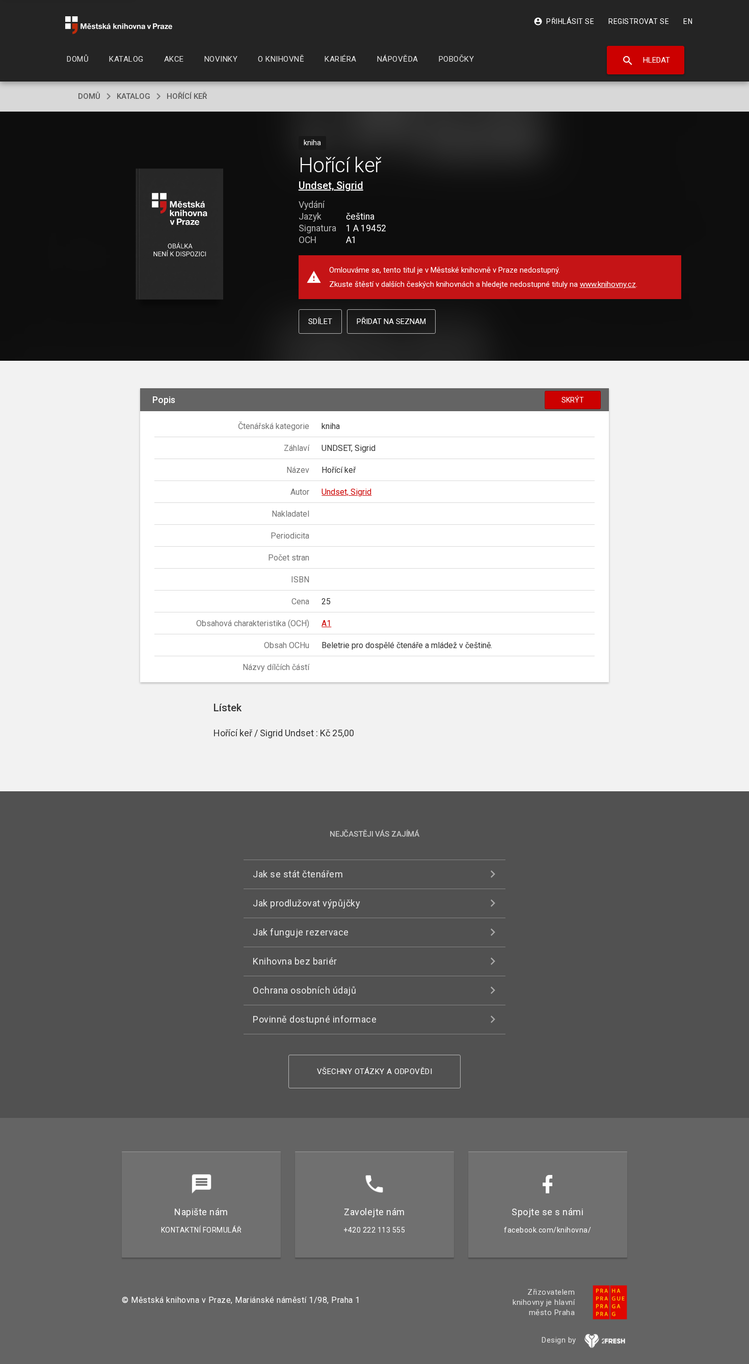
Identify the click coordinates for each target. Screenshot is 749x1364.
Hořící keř (187, 96)
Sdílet (320, 321)
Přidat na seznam (391, 321)
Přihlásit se (563, 21)
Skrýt (572, 400)
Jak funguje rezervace (301, 932)
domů (89, 96)
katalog (133, 96)
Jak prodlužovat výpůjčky (306, 903)
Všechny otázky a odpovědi (375, 1071)
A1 (326, 623)
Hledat (646, 61)
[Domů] (119, 25)
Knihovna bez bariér (295, 961)
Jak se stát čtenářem (298, 874)
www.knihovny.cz (608, 284)
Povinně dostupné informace (315, 1019)
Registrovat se (638, 21)
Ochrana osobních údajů (304, 990)
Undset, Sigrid (331, 185)
